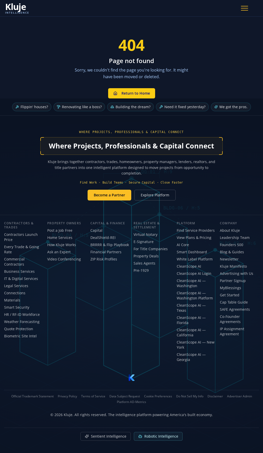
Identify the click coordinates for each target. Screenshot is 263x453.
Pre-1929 (141, 270)
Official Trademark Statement (32, 396)
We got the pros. (233, 106)
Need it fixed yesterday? (184, 106)
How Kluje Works (61, 244)
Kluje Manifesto (233, 266)
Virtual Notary (145, 234)
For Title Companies (151, 248)
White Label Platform (195, 259)
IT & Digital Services (21, 278)
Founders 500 (231, 244)
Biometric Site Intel (20, 336)
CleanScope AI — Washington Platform (195, 295)
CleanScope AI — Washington (191, 283)
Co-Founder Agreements (230, 319)
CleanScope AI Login (194, 273)
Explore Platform (155, 195)
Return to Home (135, 93)
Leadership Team (235, 237)
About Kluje (230, 230)
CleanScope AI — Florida (191, 320)
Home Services (59, 237)
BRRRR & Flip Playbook (109, 244)
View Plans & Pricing (194, 237)
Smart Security (16, 307)
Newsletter (229, 259)
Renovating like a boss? (82, 106)
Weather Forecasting (22, 321)
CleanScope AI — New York (195, 345)
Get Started (229, 295)
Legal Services (16, 285)
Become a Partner (109, 195)
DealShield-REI (103, 237)
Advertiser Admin (239, 396)
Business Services (19, 271)
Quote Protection (18, 328)
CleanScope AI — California (191, 332)
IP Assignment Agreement (232, 331)
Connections (14, 292)
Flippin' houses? (34, 106)
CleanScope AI (189, 266)
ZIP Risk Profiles (103, 259)
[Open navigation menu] (244, 8)
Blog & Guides (232, 251)
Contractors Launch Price (21, 237)
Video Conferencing (64, 259)
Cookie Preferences (158, 396)
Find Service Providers (196, 230)
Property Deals (146, 256)
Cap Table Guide (234, 302)
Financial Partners (105, 251)
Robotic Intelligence (161, 436)
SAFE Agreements (235, 309)
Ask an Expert (59, 251)
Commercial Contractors (14, 262)
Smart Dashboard (192, 251)
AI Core (183, 244)
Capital (96, 230)
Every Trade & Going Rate (21, 249)
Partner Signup (233, 280)
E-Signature (144, 241)
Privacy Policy (67, 396)
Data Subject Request (124, 396)
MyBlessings (230, 287)
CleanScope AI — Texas (191, 308)
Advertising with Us (236, 273)
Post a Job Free (59, 230)
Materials (12, 300)
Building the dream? (133, 106)
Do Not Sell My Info (189, 396)
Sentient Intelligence (108, 436)
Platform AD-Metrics (131, 402)
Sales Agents (144, 263)
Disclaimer (215, 396)
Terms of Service (93, 396)
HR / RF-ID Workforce (22, 314)
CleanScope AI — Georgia (191, 357)
